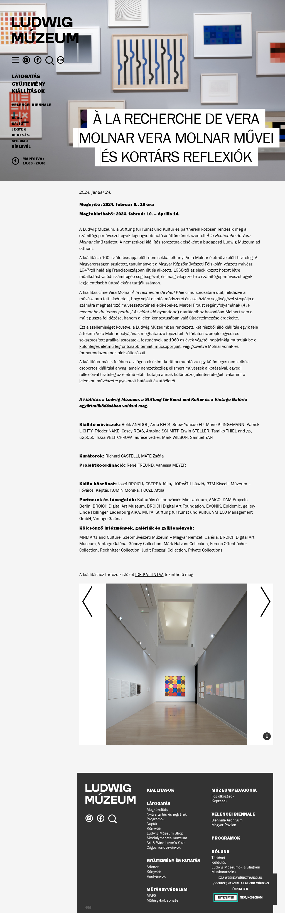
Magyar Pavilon (224, 825)
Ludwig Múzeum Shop (165, 833)
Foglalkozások (223, 796)
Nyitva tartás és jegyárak (167, 814)
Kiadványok (156, 876)
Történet (218, 857)
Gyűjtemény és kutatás (173, 860)
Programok (155, 819)
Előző (111, 650)
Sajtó (17, 124)
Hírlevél (21, 146)
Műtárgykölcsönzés (162, 900)
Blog (17, 118)
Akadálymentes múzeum (167, 838)
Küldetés (219, 862)
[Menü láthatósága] (15, 60)
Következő (241, 650)
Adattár (153, 867)
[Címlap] (45, 31)
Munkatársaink (224, 872)
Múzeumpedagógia (234, 790)
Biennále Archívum (227, 820)
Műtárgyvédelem (167, 889)
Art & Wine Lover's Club (166, 842)
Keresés (21, 135)
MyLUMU (20, 141)
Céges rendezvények (164, 847)
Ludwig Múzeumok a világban (236, 867)
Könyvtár (154, 828)
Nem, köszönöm (251, 897)
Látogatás (26, 76)
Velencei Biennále (31, 105)
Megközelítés (157, 809)
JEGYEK (19, 129)
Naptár (152, 823)
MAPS (151, 895)
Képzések (219, 801)
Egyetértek (226, 897)
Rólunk (221, 851)
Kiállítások (28, 91)
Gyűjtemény (28, 84)
